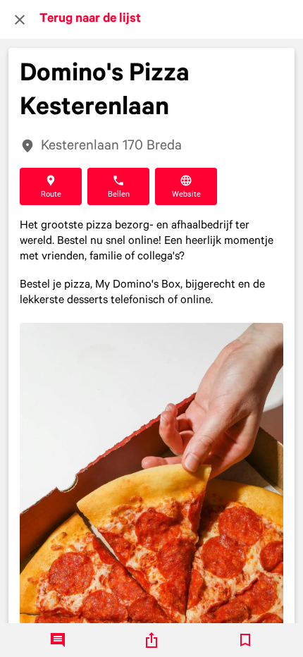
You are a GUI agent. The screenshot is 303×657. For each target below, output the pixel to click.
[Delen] (151, 640)
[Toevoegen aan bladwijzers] (245, 640)
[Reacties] (58, 640)
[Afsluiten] (19, 19)
